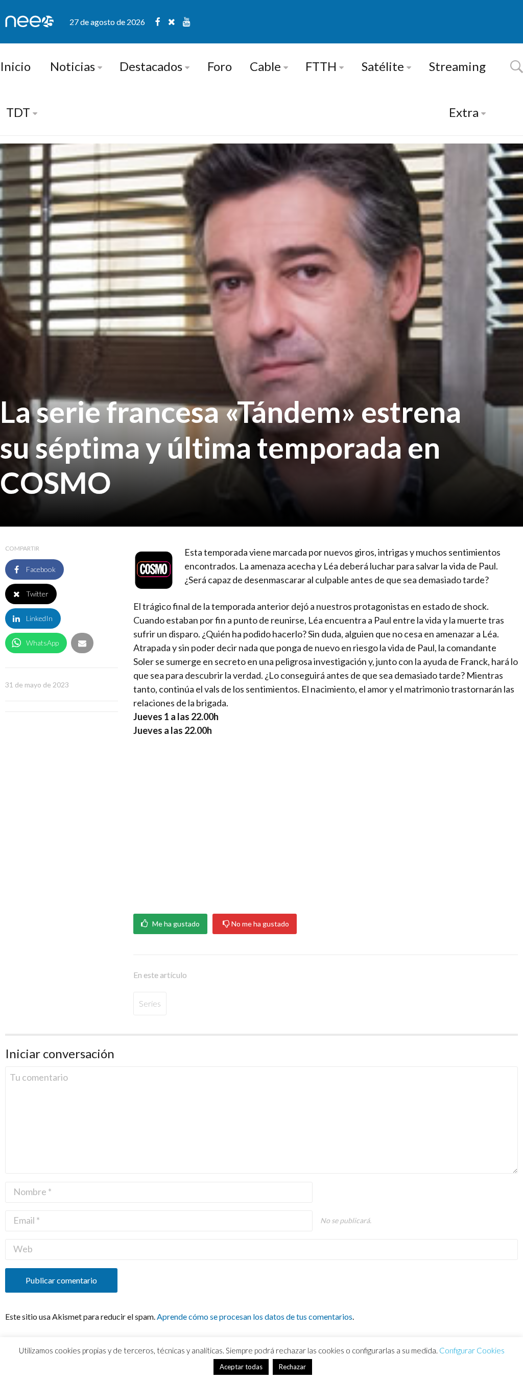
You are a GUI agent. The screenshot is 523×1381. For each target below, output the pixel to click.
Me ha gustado (175, 924)
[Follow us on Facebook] (161, 21)
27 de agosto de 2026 (107, 22)
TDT (18, 112)
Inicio (15, 66)
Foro (219, 66)
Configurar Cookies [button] (472, 1350)
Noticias (72, 66)
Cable (265, 66)
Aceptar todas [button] (241, 1367)
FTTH (321, 66)
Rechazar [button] (292, 1367)
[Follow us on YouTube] (187, 21)
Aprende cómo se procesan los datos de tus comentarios (254, 1316)
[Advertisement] (325, 821)
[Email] (82, 643)
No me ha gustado (259, 924)
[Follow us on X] (175, 21)
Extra (464, 112)
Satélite (383, 66)
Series (150, 1003)
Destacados (151, 66)
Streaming (457, 66)
